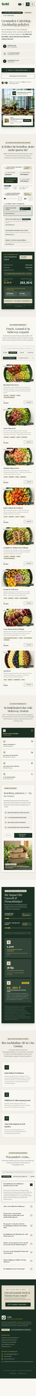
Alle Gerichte (10, 358)
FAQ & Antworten (6, 1346)
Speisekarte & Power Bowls (9, 1340)
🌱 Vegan (21, 352)
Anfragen (27, 120)
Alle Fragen (6, 1176)
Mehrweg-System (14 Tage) (8, 1342)
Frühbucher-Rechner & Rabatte (9, 1337)
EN (23, 4)
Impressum (13, 1373)
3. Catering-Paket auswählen (14, 204)
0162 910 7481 (7, 1356)
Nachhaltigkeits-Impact (8, 1344)
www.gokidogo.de (9, 1359)
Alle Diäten (13, 352)
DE (20, 4)
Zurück (8, 835)
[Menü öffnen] (32, 4)
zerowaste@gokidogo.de (11, 1354)
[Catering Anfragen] (28, 4)
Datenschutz (22, 1373)
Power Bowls (24, 358)
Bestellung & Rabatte (20, 1176)
